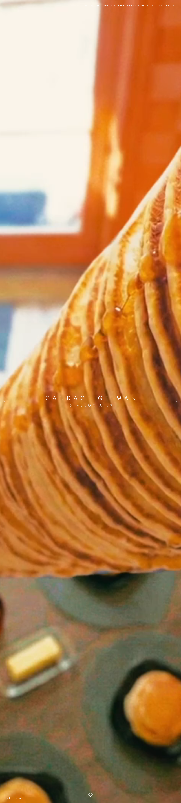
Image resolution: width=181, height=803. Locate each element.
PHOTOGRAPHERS (92, 6)
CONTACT (171, 6)
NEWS (150, 6)
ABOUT (159, 6)
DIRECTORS (109, 6)
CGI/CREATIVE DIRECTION (131, 6)
